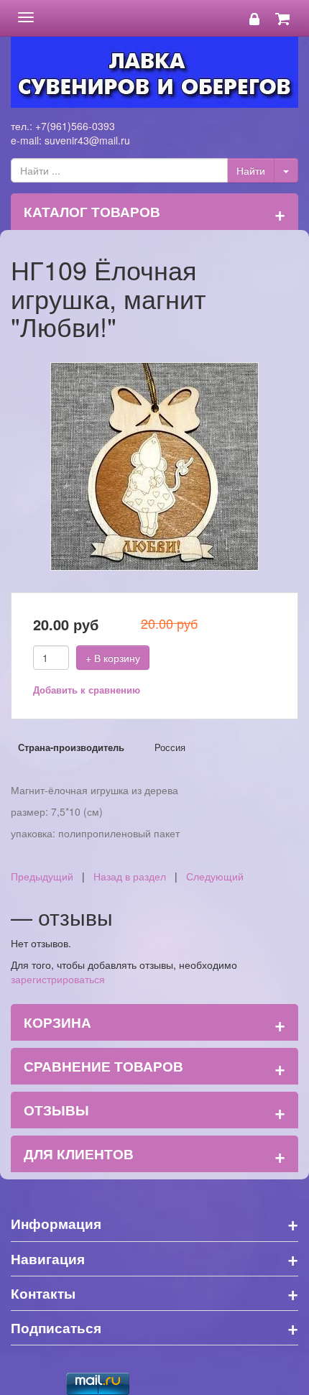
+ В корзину (113, 657)
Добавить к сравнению (86, 689)
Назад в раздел (129, 876)
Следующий (215, 876)
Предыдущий (42, 876)
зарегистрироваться (58, 979)
